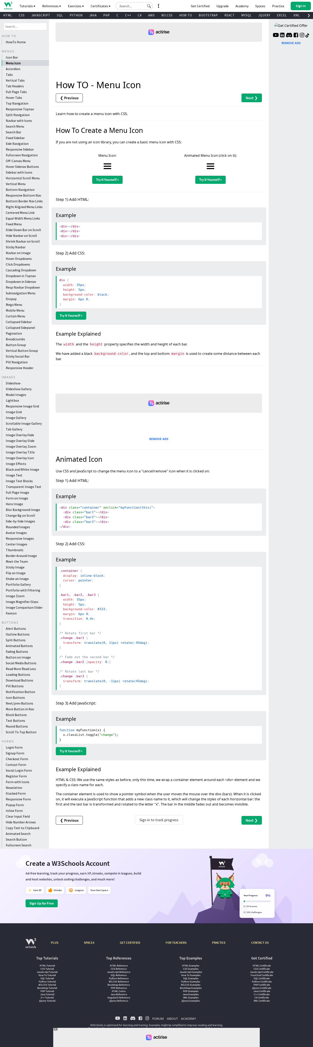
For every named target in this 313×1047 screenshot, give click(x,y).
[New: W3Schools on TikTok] (307, 35)
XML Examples (190, 997)
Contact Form (16, 764)
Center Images (16, 544)
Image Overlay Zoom (21, 446)
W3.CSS (167, 15)
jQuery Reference (118, 1000)
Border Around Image (21, 556)
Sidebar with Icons (19, 172)
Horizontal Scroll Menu (23, 178)
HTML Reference (119, 965)
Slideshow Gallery (19, 389)
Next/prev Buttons (19, 703)
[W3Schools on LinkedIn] (282, 35)
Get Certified (200, 6)
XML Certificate (262, 1000)
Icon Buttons (15, 697)
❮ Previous (69, 97)
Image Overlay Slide (20, 441)
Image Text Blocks (19, 481)
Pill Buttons (15, 686)
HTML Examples (190, 965)
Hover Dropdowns (19, 258)
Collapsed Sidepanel (20, 327)
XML (296, 15)
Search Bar (13, 132)
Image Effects (16, 464)
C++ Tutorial (47, 997)
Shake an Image (17, 579)
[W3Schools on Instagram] (302, 35)
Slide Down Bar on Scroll (23, 230)
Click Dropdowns (18, 264)
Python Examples (190, 981)
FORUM (158, 1018)
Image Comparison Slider (24, 607)
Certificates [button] (100, 6)
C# (140, 15)
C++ (128, 15)
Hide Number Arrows (21, 822)
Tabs (9, 74)
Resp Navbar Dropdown (23, 287)
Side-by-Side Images (20, 521)
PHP (106, 15)
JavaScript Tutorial (47, 972)
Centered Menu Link (20, 212)
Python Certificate (262, 981)
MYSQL (246, 15)
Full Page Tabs (16, 92)
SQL (60, 15)
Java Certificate (261, 991)
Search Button (16, 839)
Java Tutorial (47, 994)
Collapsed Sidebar (19, 322)
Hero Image (14, 504)
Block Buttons (16, 715)
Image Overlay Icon (20, 458)
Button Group (16, 345)
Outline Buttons (18, 634)
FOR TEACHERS (176, 943)
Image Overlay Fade (20, 435)
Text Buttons (15, 720)
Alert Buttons (16, 628)
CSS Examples (190, 968)
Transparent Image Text (23, 487)
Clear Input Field (18, 816)
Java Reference (119, 994)
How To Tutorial (47, 975)
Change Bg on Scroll (20, 515)
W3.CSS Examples (190, 984)
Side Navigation (17, 143)
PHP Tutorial (47, 991)
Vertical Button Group (22, 350)
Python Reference (119, 978)
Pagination (14, 333)
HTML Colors (119, 991)
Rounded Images (18, 527)
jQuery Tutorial (47, 1000)
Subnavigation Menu (20, 293)
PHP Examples (190, 991)
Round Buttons (17, 726)
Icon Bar (12, 57)
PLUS (54, 943)
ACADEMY (188, 1018)
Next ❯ (252, 97)
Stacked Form (16, 793)
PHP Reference (119, 987)
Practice (278, 6)
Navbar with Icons (19, 120)
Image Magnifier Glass (22, 602)
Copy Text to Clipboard (22, 828)
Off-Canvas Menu (18, 161)
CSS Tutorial (47, 968)
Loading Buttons (18, 674)
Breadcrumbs (15, 339)
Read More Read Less (21, 669)
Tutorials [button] (26, 6)
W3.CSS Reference (119, 981)
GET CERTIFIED (130, 943)
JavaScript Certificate (261, 972)
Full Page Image (17, 492)
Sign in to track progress (158, 819)
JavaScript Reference (118, 972)
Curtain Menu (15, 316)
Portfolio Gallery (18, 584)
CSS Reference (119, 968)
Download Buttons (19, 680)
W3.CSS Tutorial (47, 984)
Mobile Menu (15, 310)
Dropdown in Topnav (21, 276)
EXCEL (282, 15)
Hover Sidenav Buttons (22, 166)
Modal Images (16, 395)
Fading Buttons (17, 651)
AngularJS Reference (119, 997)
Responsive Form (18, 799)
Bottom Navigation (20, 189)
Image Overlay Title (20, 452)
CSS (22, 15)
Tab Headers (15, 86)
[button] (149, 6)
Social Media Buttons (21, 663)
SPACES (89, 943)
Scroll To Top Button (21, 732)
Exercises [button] (75, 6)
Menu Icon (13, 63)
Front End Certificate (262, 975)
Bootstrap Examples (191, 987)
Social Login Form (19, 770)
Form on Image (17, 498)
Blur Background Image (23, 510)
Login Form (14, 747)
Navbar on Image (18, 253)
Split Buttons (16, 640)
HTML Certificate (262, 965)
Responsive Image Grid (22, 406)
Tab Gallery (14, 429)
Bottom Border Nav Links (24, 201)
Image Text (14, 475)
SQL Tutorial (47, 978)
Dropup (11, 299)
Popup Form (15, 805)
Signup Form (15, 753)
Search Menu (15, 126)
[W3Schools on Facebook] (296, 35)
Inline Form (14, 810)
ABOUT (172, 1018)
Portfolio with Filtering (23, 590)
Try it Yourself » (107, 179)
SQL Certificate (262, 978)
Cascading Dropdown (21, 270)
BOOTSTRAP (208, 15)
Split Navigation (18, 115)
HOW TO (185, 15)
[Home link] (8, 5)
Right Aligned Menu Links (24, 207)
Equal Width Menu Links (23, 218)
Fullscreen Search (18, 845)
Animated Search (18, 833)
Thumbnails (14, 550)
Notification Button (20, 692)
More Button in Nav (20, 709)
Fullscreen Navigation (22, 155)
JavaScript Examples (190, 972)
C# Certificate (261, 997)
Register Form (16, 776)
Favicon (11, 613)
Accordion (13, 69)
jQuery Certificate (261, 987)
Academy (241, 6)
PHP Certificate (262, 984)
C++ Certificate (262, 994)
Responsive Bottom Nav (23, 195)
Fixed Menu (14, 224)
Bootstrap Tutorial (47, 987)
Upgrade (222, 6)
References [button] (50, 6)
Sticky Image (15, 567)
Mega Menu (14, 304)
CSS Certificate (262, 968)
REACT (229, 15)
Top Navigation (17, 103)
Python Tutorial (47, 981)
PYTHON (76, 15)
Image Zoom (15, 596)
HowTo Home (16, 42)
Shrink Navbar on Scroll (23, 241)
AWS (151, 15)
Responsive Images (20, 538)
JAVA (93, 15)
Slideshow (13, 383)
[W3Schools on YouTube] (276, 35)
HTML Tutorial (47, 965)
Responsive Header (19, 368)
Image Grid (14, 412)
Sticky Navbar (16, 247)
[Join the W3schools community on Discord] (289, 35)
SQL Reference (119, 975)
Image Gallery (16, 418)
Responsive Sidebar (20, 149)
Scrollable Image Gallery (24, 423)
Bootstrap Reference (119, 984)
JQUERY (264, 15)
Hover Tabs (14, 97)
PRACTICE (219, 943)
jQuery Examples (191, 1000)
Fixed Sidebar (15, 138)
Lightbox (12, 400)
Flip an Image (16, 573)
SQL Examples (190, 978)
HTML (7, 15)
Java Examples (191, 994)
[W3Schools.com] (31, 945)
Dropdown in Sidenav (21, 281)
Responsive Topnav (20, 109)
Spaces (260, 6)
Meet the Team (17, 561)
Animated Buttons (19, 646)
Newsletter (14, 787)
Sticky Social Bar (18, 356)
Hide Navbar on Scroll (21, 235)
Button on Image (18, 657)
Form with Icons (17, 782)
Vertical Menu (16, 184)
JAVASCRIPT (40, 15)
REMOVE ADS (158, 439)
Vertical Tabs (15, 80)
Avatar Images (16, 533)
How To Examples (190, 975)
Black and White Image (22, 469)
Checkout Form (17, 759)
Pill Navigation (17, 362)
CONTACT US (260, 943)
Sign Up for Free (41, 903)
